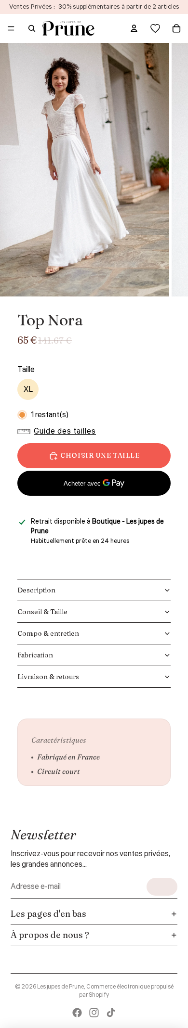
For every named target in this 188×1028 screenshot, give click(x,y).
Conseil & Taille (42, 611)
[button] (59, 431)
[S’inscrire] (162, 887)
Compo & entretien (48, 633)
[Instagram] (94, 1012)
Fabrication (35, 655)
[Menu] (11, 28)
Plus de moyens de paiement (94, 506)
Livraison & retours (48, 676)
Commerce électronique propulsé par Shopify (126, 991)
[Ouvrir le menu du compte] (134, 28)
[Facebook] (77, 1012)
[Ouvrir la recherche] (31, 28)
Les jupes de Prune (60, 987)
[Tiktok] (111, 1012)
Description (36, 590)
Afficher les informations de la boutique (86, 553)
